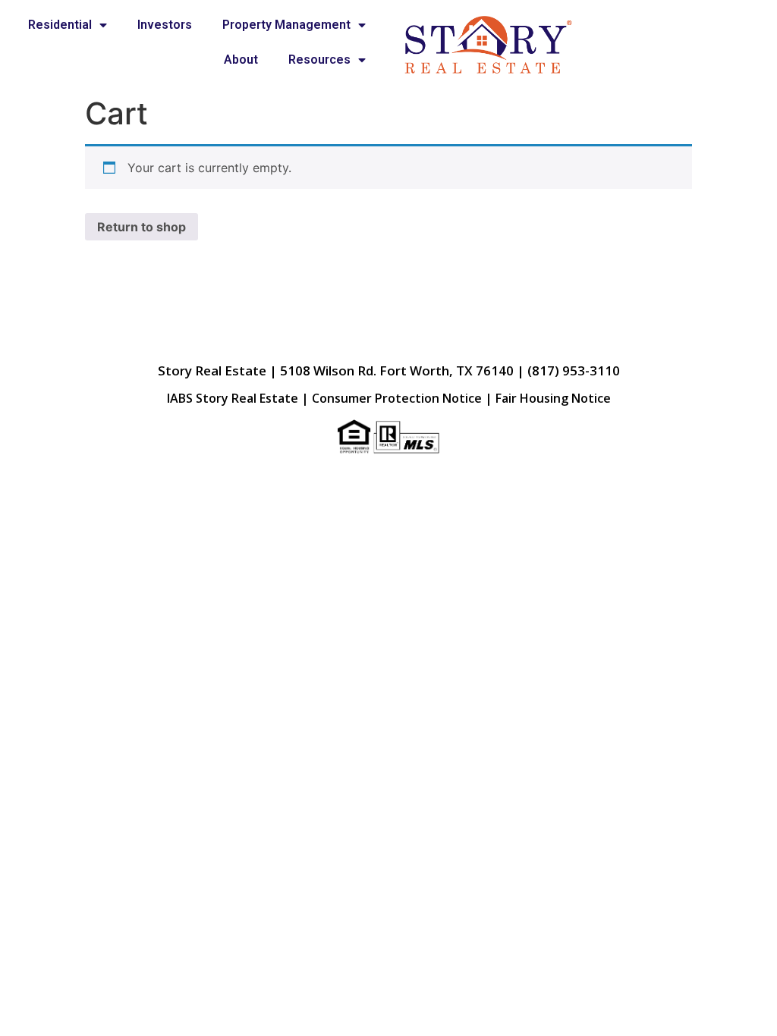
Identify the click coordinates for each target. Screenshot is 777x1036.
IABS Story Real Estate (232, 398)
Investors (164, 24)
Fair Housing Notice (553, 398)
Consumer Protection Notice (397, 398)
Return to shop (141, 226)
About (241, 59)
